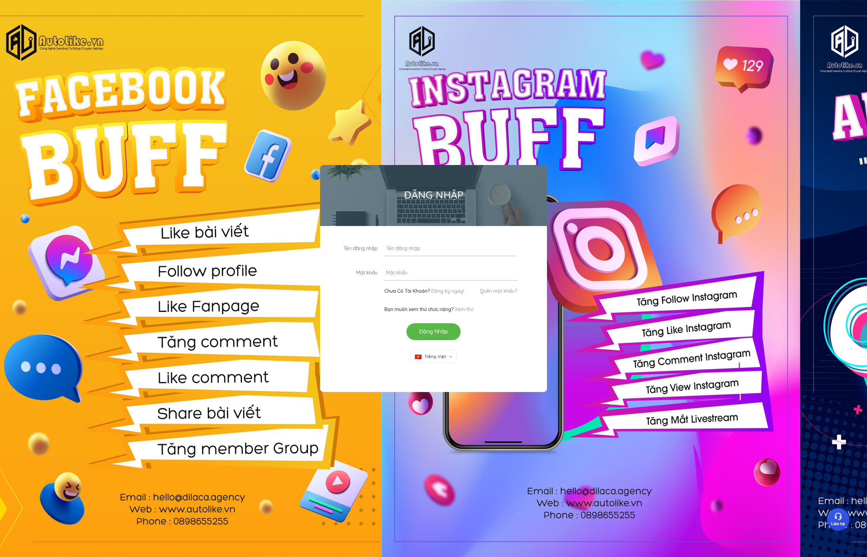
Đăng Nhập (433, 331)
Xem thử (464, 309)
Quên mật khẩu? (498, 291)
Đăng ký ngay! (447, 291)
